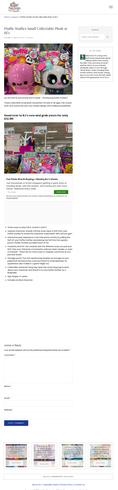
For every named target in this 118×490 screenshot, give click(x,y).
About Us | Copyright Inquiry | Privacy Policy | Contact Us (58, 484)
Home (6, 17)
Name (7, 386)
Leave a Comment (27, 37)
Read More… (105, 77)
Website (8, 410)
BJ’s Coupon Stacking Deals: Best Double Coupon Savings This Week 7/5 (101, 451)
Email (7, 398)
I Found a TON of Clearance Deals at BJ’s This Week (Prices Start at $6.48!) (72, 451)
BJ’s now (28, 115)
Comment (9, 355)
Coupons (15, 17)
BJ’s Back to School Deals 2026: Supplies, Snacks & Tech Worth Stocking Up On (44, 451)
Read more (17, 463)
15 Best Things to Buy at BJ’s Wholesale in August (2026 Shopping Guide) (16, 451)
